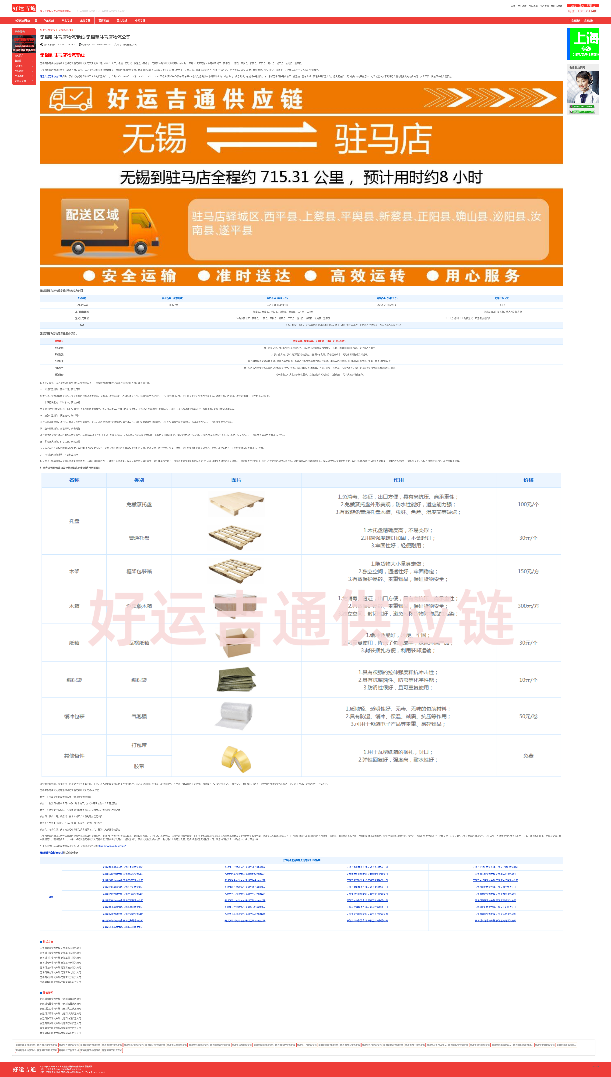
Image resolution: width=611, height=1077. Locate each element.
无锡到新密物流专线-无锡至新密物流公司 (495, 894)
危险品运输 (556, 6)
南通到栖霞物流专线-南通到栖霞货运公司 (60, 1003)
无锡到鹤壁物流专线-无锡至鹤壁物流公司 (245, 873)
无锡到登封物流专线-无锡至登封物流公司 (245, 900)
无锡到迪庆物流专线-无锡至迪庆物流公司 (60, 967)
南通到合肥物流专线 (199, 1045)
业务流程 (19, 60)
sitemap (595, 1067)
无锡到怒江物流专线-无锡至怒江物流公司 (60, 947)
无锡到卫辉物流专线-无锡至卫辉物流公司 (245, 907)
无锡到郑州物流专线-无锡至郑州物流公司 (122, 867)
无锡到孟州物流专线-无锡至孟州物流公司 (122, 927)
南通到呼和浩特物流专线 (566, 1045)
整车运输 (533, 6)
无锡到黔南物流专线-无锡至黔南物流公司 (60, 972)
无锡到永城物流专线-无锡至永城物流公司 (122, 920)
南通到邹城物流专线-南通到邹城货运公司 (60, 1013)
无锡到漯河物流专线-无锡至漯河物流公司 (367, 880)
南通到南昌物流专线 (220, 1045)
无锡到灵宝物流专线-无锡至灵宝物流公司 (367, 914)
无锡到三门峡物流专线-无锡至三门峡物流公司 (495, 880)
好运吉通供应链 (48, 30)
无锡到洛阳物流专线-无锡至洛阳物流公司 (367, 867)
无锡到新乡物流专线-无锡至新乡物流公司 (367, 873)
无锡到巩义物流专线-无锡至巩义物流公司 (245, 894)
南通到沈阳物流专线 (480, 1045)
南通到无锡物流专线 (155, 1045)
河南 (51, 897)
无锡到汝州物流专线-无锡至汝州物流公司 (367, 900)
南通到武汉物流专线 (69, 1050)
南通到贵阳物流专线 (328, 1045)
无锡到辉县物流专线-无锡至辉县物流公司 (367, 907)
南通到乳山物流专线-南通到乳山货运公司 (60, 1008)
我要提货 (588, 20)
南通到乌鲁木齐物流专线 (437, 1045)
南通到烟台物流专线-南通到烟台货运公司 (60, 998)
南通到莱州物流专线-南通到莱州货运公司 (60, 1033)
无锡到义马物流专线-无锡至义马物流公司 (495, 914)
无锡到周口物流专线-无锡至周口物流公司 (495, 887)
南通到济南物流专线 (177, 1045)
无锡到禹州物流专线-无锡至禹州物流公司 (122, 914)
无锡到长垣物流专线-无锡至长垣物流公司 (495, 907)
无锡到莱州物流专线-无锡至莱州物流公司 (60, 982)
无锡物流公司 (65, 30)
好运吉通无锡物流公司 (51, 76)
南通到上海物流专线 (47, 1045)
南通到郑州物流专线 (25, 1050)
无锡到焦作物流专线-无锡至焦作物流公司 (495, 873)
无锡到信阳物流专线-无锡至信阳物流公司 (367, 887)
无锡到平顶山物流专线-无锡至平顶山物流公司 (495, 867)
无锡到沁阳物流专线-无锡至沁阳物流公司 (495, 920)
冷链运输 (544, 6)
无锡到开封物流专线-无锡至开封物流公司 (245, 867)
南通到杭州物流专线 (134, 1045)
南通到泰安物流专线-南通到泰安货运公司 (60, 1023)
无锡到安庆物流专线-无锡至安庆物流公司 (60, 977)
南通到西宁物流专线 (415, 1045)
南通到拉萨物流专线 (285, 1045)
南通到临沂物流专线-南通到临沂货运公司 (60, 1018)
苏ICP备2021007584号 (95, 1072)
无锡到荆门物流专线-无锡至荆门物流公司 (60, 957)
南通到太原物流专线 (545, 1045)
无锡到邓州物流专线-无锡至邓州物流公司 (367, 920)
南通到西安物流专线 (350, 1045)
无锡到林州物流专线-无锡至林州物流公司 (122, 907)
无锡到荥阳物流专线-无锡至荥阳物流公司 (367, 894)
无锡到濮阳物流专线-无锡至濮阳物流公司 (122, 880)
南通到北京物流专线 (25, 1045)
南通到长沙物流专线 (47, 1050)
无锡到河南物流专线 (51, 852)
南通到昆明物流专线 (263, 1045)
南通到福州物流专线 (112, 1045)
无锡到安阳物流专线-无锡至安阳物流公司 (122, 873)
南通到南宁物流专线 (90, 1050)
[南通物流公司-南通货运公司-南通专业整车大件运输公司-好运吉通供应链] (24, 8)
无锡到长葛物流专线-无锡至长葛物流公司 (245, 914)
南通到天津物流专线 (69, 1045)
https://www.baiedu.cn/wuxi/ (112, 846)
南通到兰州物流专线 (372, 1045)
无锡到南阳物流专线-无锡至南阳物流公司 (122, 887)
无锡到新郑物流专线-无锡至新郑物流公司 (122, 900)
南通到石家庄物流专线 (523, 1045)
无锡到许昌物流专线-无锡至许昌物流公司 (245, 880)
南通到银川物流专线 (393, 1045)
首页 (513, 6)
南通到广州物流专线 (307, 1045)
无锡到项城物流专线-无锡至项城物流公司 (245, 920)
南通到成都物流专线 (242, 1045)
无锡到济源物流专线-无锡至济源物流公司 (122, 894)
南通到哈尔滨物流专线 (502, 1045)
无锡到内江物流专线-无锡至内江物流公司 (60, 952)
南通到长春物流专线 (458, 1045)
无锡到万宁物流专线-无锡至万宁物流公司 (60, 962)
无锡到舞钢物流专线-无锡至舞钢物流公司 (495, 900)
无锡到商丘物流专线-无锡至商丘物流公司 (245, 887)
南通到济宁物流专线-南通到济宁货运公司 (60, 1028)
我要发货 (575, 20)
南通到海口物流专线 (112, 1050)
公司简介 (19, 55)
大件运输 (522, 6)
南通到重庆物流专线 (90, 1045)
